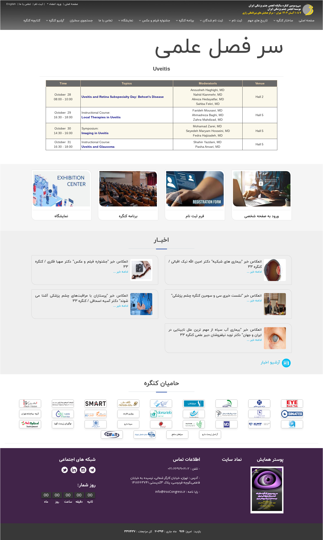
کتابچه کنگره (32, 20)
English (11, 4)
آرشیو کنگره (56, 20)
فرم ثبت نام (195, 216)
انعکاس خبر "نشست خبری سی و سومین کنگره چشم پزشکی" (216, 295)
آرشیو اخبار (270, 362)
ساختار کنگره (284, 20)
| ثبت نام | (38, 4)
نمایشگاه (127, 20)
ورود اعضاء (54, 4)
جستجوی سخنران (81, 20)
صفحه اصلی (306, 20)
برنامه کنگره (186, 20)
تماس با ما (105, 20)
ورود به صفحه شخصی (261, 216)
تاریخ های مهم (258, 20)
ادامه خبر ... (254, 272)
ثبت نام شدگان (213, 20)
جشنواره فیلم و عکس (156, 20)
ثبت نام (237, 20)
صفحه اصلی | (70, 4)
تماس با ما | (24, 4)
